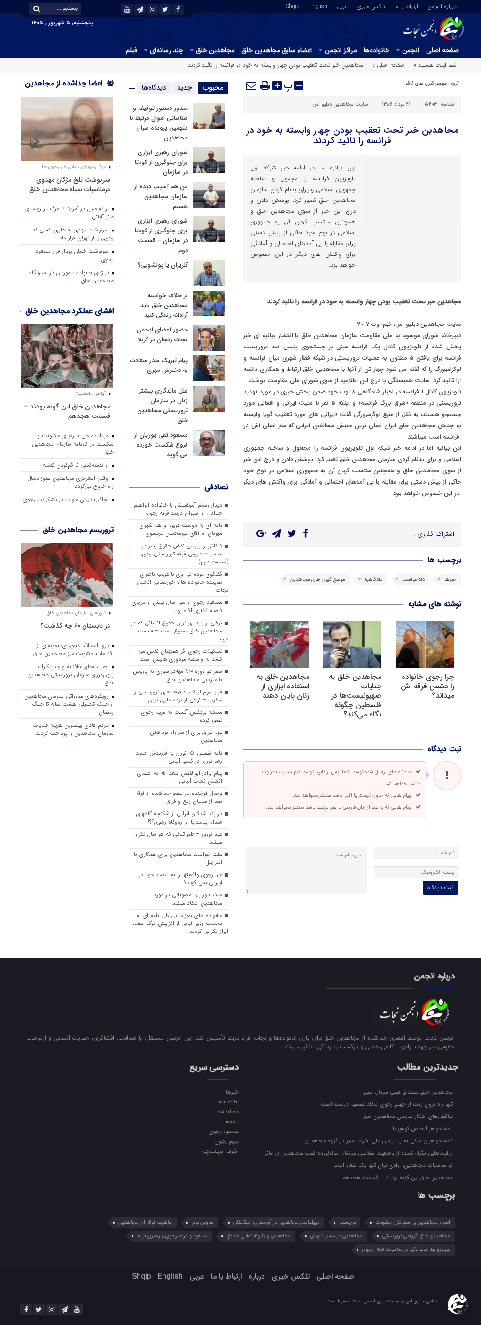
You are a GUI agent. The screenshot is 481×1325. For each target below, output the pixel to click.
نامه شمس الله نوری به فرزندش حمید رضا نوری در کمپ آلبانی (179, 757)
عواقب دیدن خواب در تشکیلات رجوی (66, 499)
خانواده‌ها (376, 50)
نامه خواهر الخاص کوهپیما (424, 1128)
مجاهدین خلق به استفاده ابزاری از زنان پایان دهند (282, 686)
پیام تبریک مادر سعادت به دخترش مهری (159, 365)
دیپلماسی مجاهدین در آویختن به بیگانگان (276, 1222)
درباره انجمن (442, 5)
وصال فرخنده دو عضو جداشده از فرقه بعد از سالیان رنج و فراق (178, 797)
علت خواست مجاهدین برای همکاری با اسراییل (178, 858)
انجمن (410, 50)
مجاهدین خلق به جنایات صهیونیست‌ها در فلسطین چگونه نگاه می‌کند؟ (355, 695)
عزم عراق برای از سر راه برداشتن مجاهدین (186, 736)
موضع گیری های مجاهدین (317, 580)
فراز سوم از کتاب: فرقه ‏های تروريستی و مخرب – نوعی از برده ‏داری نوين (177, 696)
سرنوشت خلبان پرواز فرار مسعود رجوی (74, 255)
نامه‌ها (232, 1121)
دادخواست (413, 580)
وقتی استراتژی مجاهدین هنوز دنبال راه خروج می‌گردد (70, 482)
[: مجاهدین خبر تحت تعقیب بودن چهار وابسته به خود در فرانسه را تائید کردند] (251, 85)
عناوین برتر (203, 1222)
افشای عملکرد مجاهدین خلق (69, 311)
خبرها (450, 580)
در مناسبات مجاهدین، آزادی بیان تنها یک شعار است (394, 1165)
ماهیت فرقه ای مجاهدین (145, 1222)
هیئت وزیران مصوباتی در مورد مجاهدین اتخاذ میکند (188, 899)
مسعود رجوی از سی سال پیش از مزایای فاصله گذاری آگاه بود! (177, 606)
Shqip (293, 5)
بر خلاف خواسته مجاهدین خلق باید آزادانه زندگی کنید (164, 305)
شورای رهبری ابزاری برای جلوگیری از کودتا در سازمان (161, 162)
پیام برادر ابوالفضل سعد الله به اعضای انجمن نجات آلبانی (179, 777)
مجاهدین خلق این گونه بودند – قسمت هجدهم (67, 411)
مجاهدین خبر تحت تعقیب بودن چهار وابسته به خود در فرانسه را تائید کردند (352, 135)
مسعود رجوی (224, 1131)
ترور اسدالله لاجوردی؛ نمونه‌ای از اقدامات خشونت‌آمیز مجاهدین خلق (73, 649)
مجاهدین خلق (215, 50)
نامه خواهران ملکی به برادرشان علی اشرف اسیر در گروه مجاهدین (379, 1140)
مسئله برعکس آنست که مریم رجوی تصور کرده (181, 716)
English (318, 5)
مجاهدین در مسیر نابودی (336, 1236)
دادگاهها (373, 580)
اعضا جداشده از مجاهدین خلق (69, 89)
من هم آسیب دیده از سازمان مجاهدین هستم (161, 196)
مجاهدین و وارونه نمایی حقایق (259, 1236)
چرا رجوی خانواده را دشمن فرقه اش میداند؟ (427, 686)
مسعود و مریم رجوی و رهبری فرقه (172, 1236)
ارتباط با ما (406, 5)
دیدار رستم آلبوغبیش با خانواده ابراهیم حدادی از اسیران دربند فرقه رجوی (178, 509)
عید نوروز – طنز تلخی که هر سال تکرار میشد (178, 838)
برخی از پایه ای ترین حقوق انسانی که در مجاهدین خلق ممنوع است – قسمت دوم (179, 631)
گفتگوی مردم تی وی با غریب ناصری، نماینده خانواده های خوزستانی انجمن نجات (182, 582)
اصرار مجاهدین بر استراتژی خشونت (412, 1222)
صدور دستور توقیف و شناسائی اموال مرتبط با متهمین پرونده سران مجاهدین (159, 123)
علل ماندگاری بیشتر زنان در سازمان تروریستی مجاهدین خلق (162, 405)
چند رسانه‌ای (166, 50)
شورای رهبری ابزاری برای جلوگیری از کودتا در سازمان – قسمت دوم (161, 235)
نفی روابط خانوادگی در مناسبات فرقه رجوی (406, 1250)
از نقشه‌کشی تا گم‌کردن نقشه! (75, 465)
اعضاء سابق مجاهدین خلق (276, 50)
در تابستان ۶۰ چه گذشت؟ (75, 626)
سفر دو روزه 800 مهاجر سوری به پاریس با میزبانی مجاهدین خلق (177, 675)
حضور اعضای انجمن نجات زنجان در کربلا (162, 335)
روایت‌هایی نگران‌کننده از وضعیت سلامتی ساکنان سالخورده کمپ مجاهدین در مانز (360, 1152)
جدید (184, 87)
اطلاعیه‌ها (228, 1101)
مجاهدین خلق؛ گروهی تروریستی (416, 1236)
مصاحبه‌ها (227, 1111)
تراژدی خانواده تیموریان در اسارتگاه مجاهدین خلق (71, 277)
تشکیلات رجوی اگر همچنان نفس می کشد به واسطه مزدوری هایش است (180, 655)
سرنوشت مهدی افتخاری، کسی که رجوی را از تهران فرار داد (73, 234)
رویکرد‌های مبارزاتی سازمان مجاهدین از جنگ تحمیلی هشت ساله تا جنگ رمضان (69, 704)
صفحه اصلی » (388, 65)
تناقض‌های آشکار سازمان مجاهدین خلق (409, 1116)
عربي (342, 5)
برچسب (347, 1222)
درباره (256, 1276)
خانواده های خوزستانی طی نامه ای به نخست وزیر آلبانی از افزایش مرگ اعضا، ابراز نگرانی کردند (180, 923)
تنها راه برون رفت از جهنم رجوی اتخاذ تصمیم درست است (388, 1104)
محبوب (213, 87)
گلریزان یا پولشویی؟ (163, 265)
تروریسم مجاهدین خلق (78, 530)
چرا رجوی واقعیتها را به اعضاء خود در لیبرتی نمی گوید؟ (180, 878)
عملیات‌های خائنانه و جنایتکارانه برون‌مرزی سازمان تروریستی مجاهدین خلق (70, 674)
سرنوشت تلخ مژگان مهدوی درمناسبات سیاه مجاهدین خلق (69, 184)
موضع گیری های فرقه (426, 83)
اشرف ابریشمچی (220, 1151)
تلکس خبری (371, 5)
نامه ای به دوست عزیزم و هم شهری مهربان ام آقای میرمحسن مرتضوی (181, 529)
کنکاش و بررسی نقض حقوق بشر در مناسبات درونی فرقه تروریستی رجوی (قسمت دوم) (184, 554)
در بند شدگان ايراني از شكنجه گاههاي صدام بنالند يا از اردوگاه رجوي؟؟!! (179, 817)
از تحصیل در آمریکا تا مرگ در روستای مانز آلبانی (69, 213)
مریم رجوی (227, 1141)
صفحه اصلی (442, 50)
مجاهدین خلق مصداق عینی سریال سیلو (409, 1091)
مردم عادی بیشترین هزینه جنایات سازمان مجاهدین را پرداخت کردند (73, 729)
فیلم (131, 50)
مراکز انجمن (341, 50)
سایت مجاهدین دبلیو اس (340, 104)
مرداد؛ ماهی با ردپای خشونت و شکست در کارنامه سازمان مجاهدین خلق (73, 443)
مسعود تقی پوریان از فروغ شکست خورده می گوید (161, 445)
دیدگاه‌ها (154, 87)
